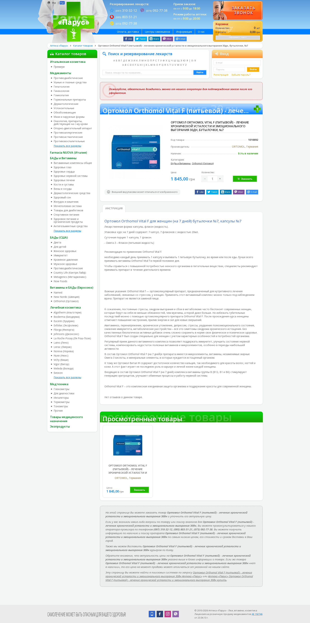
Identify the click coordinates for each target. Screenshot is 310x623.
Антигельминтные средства (71, 226)
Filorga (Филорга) (64, 329)
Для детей (60, 246)
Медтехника (59, 384)
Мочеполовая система (68, 206)
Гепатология (61, 86)
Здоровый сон (62, 197)
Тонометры (61, 406)
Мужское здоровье (65, 264)
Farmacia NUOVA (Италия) (68, 153)
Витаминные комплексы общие (73, 163)
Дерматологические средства (72, 193)
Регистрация (221, 74)
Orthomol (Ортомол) (66, 301)
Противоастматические (68, 137)
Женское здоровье (65, 251)
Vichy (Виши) (61, 359)
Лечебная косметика (65, 307)
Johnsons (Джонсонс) (66, 334)
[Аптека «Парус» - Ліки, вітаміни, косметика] (72, 21)
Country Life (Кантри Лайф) (70, 272)
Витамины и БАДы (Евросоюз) (71, 288)
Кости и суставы (64, 184)
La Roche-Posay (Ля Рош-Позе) (72, 338)
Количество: (208, 172)
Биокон (58, 372)
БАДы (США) (59, 237)
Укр (54, 2)
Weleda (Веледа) (64, 368)
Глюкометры (61, 389)
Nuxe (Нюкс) (61, 355)
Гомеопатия (61, 95)
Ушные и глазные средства (70, 82)
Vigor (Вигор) (61, 364)
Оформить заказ (237, 37)
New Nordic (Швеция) (66, 296)
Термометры (61, 402)
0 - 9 (193, 60)
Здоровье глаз (62, 167)
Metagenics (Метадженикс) (70, 277)
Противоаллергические (68, 132)
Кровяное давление (66, 259)
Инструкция (114, 208)
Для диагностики (64, 393)
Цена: (174, 172)
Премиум (59, 66)
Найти (199, 72)
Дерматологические (66, 103)
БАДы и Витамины (63, 158)
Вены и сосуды (63, 188)
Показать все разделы (67, 146)
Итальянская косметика (67, 62)
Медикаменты (60, 73)
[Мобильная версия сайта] (152, 614)
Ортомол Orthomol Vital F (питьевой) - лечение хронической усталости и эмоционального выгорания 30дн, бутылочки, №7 (128, 472)
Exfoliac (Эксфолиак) (66, 325)
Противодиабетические (68, 78)
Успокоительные (64, 108)
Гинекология (61, 91)
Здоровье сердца (64, 171)
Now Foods (60, 281)
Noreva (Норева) (64, 351)
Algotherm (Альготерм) (67, 312)
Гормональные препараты (70, 99)
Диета (57, 242)
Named (58, 292)
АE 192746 (257, 614)
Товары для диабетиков (68, 210)
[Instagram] (168, 614)
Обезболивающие (65, 112)
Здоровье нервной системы (71, 175)
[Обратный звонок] (238, 10)
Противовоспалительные (69, 141)
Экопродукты (60, 426)
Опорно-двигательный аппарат (73, 128)
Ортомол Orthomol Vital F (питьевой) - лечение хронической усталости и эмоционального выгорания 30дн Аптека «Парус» (178, 574)
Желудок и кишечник (66, 201)
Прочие (58, 410)
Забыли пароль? (240, 74)
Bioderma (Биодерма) (67, 316)
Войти (253, 69)
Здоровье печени (64, 180)
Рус (62, 2)
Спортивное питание (66, 214)
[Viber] (175, 614)
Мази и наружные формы (69, 116)
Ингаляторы (61, 397)
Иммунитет (61, 255)
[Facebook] (160, 614)
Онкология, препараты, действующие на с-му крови (71, 122)
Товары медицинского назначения (66, 419)
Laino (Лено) (61, 342)
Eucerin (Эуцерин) (64, 321)
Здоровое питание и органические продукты (68, 220)
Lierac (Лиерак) (63, 347)
